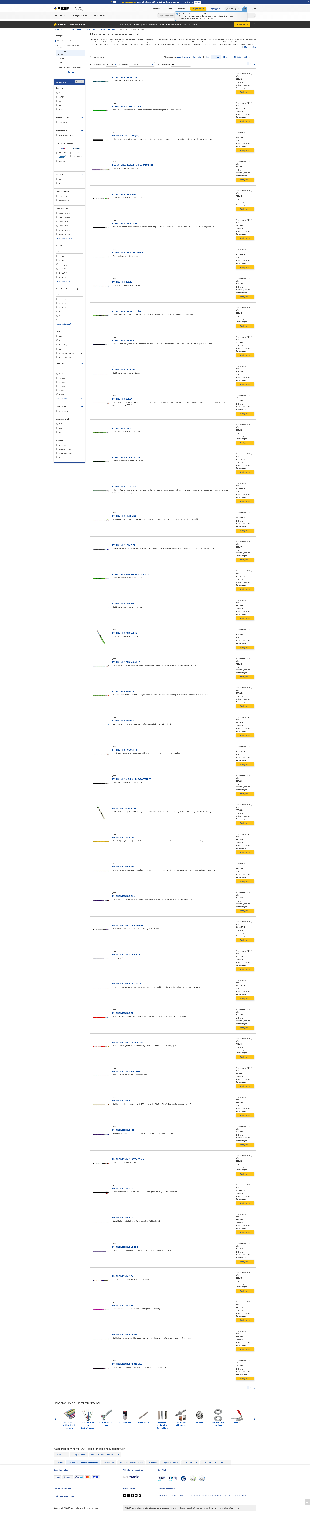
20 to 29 (62, 382)
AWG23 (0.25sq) (64, 230)
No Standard (77, 156)
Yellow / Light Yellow (66, 345)
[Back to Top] (307, 1502)
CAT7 (61, 93)
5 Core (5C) (63, 273)
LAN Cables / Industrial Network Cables (101, 29)
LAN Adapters (152, 1462)
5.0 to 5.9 (62, 312)
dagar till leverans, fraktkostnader (189, 57)
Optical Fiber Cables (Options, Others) (215, 1462)
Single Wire (63, 196)
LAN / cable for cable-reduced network (69, 53)
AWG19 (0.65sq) (64, 218)
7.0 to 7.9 (62, 320)
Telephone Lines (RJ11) (170, 1462)
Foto (228, 57)
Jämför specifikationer (244, 57)
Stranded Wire (64, 201)
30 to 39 (62, 386)
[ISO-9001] (162, 1478)
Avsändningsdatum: (163, 64)
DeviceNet (76, 153)
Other (61, 110)
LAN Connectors (64, 63)
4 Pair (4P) (62, 269)
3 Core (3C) (63, 260)
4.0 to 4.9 (62, 308)
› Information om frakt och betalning (236, 1495)
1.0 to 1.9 (62, 299)
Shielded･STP (63, 122)
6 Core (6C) (63, 277)
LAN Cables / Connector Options (69, 67)
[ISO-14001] (173, 1478)
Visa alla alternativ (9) (64, 324)
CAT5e (61, 101)
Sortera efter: (123, 64)
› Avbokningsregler (205, 1495)
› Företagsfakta (163, 1495)
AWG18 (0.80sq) (64, 213)
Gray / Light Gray (65, 357)
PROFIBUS (62, 161)
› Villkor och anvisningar (177, 1495)
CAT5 (61, 105)
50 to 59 (62, 395)
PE (60, 432)
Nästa (254, 63)
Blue (60, 336)
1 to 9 (61, 374)
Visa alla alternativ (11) (65, 398)
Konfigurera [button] (245, 92)
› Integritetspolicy (192, 1495)
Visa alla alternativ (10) (65, 281)
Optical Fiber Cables (190, 1462)
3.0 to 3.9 (62, 303)
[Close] (245, 13)
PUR (60, 428)
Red (60, 341)
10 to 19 (62, 378)
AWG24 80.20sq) (65, 234)
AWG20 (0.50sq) (64, 222)
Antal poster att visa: (97, 64)
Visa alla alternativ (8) (64, 238)
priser (207, 57)
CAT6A (61, 97)
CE (60, 179)
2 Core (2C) (63, 256)
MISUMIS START (59, 29)
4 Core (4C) (63, 265)
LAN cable (61, 58)
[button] (197, 2)
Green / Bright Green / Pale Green (70, 353)
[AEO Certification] (183, 1478)
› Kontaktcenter (217, 1495)
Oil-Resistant (63, 411)
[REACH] (202, 1478)
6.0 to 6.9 (62, 316)
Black (61, 349)
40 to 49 (62, 391)
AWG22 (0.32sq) (64, 226)
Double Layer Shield (66, 135)
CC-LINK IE (62, 153)
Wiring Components (76, 29)
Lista (217, 57)
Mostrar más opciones (65, 167)
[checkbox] (69, 93)
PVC (60, 424)
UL (60, 184)
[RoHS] (193, 1478)
